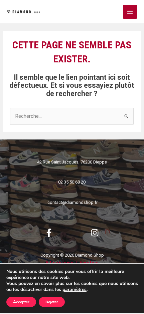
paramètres (74, 290)
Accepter (21, 302)
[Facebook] (49, 233)
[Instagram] (95, 233)
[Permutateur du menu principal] (130, 12)
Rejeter (51, 302)
